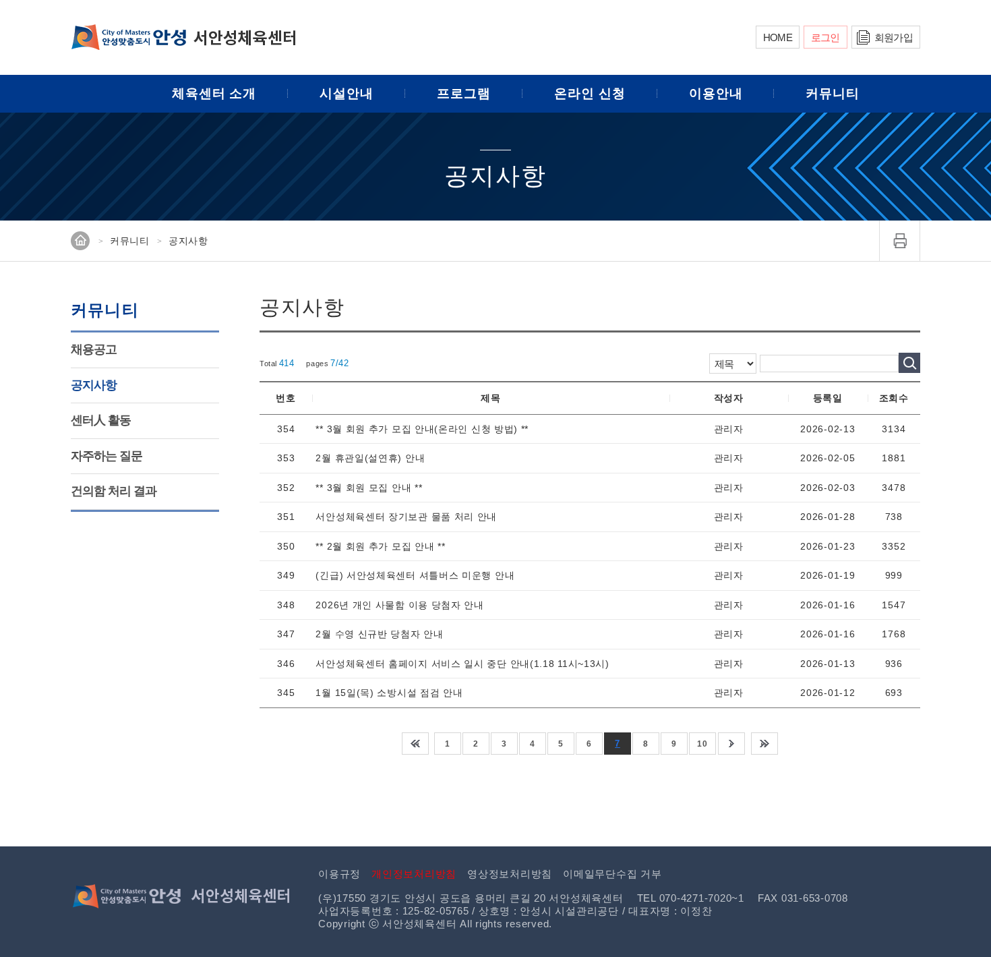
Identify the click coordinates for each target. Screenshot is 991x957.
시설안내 (346, 93)
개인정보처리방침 (413, 873)
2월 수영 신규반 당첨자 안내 (379, 634)
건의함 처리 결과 (113, 491)
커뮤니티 (833, 93)
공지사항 (94, 385)
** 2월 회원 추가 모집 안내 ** (380, 546)
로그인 (825, 37)
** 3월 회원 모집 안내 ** (369, 487)
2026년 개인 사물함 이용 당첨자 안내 (399, 605)
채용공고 (94, 349)
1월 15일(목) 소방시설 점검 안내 (389, 692)
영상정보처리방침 (509, 873)
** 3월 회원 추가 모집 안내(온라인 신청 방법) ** (422, 429)
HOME (777, 37)
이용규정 (339, 873)
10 (702, 744)
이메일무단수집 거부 (612, 873)
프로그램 (464, 93)
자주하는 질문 (106, 456)
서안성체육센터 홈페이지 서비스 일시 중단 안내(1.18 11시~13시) (462, 663)
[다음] (731, 743)
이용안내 (716, 93)
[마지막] (764, 743)
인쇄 (900, 241)
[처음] (415, 743)
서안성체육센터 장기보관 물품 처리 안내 (406, 516)
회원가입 (893, 37)
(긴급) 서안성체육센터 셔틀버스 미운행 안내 (415, 575)
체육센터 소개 (214, 93)
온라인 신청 (590, 93)
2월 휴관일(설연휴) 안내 (370, 458)
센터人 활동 (101, 420)
